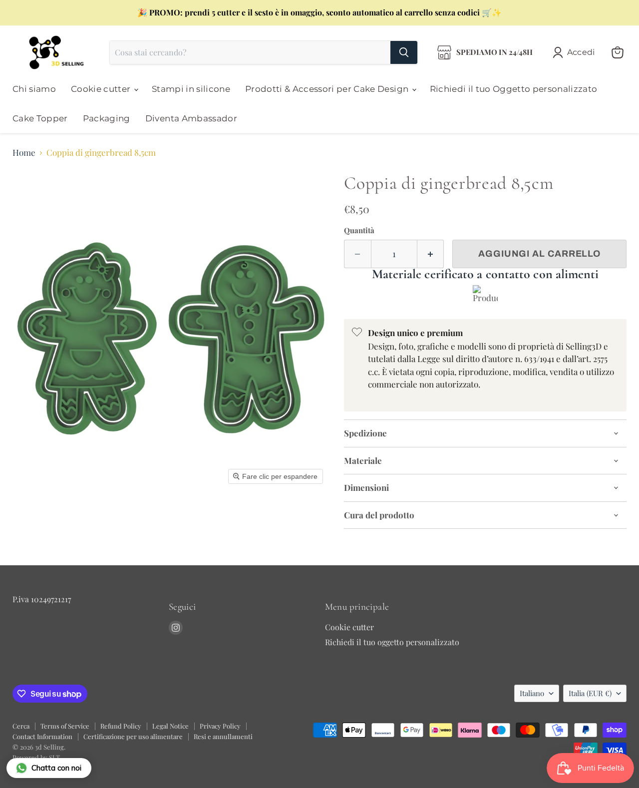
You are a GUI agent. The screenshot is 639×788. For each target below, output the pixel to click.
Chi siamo (34, 89)
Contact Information (42, 736)
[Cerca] (403, 52)
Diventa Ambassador (191, 118)
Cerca (20, 726)
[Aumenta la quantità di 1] (430, 254)
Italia (590, 693)
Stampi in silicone (191, 89)
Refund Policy (120, 726)
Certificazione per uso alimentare (133, 736)
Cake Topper (40, 118)
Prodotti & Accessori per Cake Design (328, 89)
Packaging (106, 118)
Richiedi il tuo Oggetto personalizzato (514, 89)
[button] (576, 52)
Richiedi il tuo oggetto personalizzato (392, 642)
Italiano (532, 693)
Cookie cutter (102, 89)
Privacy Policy (220, 726)
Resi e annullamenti (223, 736)
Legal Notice (170, 726)
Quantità (359, 230)
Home (23, 153)
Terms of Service (64, 726)
